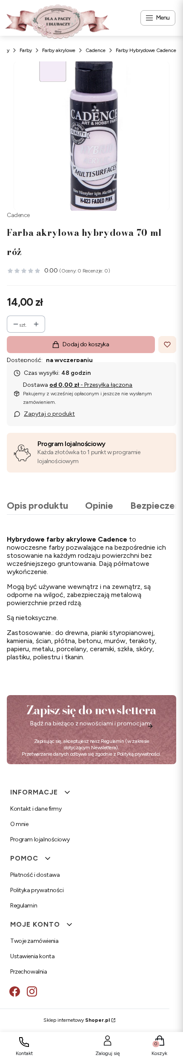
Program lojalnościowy (71, 444)
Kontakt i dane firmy (36, 808)
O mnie (19, 824)
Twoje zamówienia (34, 941)
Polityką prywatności (138, 754)
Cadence (96, 50)
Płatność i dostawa (35, 874)
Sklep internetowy (76, 1020)
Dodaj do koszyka (86, 344)
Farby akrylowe (58, 50)
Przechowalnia (28, 971)
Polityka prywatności (37, 890)
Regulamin (112, 741)
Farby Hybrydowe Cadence (146, 50)
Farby (26, 50)
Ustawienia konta (32, 956)
